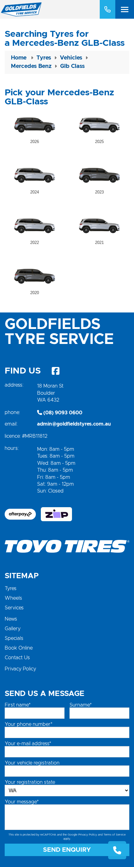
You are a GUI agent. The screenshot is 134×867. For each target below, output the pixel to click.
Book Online (19, 647)
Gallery (13, 628)
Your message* (22, 801)
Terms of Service (114, 834)
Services (14, 607)
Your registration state (30, 782)
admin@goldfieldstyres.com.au (74, 424)
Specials (14, 638)
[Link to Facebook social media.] (55, 371)
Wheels (13, 598)
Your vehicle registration (32, 762)
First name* (18, 705)
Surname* (80, 705)
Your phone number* (28, 724)
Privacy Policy (20, 668)
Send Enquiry (67, 850)
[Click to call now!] (107, 9)
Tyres (11, 588)
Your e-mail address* (28, 743)
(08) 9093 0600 (62, 412)
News (11, 619)
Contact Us (17, 657)
